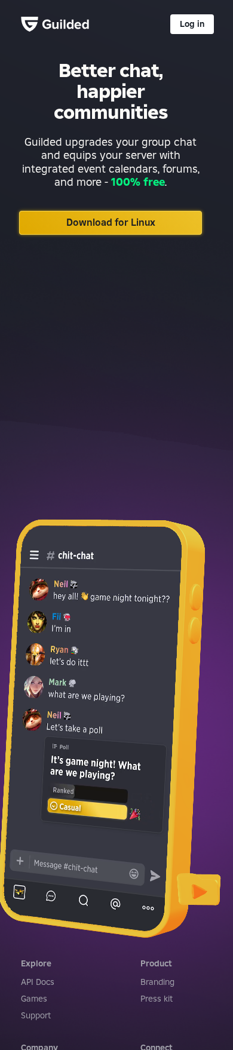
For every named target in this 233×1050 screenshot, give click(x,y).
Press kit (156, 998)
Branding (157, 982)
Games (34, 998)
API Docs (37, 982)
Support (36, 1015)
